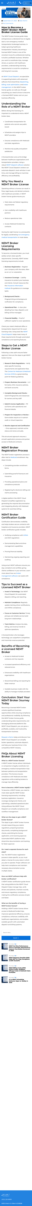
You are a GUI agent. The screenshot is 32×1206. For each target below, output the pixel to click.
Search (15, 938)
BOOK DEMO (27, 3)
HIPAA (25, 535)
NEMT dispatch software (15, 165)
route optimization (13, 84)
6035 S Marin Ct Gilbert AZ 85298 (12, 1203)
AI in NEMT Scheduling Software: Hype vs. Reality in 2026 (18, 981)
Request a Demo (7, 737)
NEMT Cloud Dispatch (11, 76)
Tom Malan (11, 944)
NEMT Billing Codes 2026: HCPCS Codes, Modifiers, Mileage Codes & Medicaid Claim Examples (19, 970)
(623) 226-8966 (7, 1199)
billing (4, 84)
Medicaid (13, 457)
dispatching (24, 82)
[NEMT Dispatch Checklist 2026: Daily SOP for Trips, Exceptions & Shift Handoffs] (5, 958)
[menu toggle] (2, 3)
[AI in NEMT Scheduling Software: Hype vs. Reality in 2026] (5, 980)
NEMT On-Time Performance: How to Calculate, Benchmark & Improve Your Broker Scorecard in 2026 (19, 948)
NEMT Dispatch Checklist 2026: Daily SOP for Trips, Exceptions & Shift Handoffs (19, 959)
